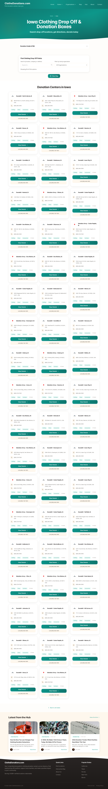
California (84, 766)
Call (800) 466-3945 (23, 118)
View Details (22, 114)
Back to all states (55, 708)
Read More (33, 749)
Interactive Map (60, 769)
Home (52, 4)
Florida (84, 772)
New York (84, 775)
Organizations (70, 4)
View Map (55, 76)
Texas (83, 769)
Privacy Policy (99, 785)
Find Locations (60, 766)
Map (80, 4)
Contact (99, 4)
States (59, 4)
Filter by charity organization (62, 61)
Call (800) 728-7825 (85, 117)
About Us (58, 772)
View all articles (94, 717)
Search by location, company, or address (31, 61)
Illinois (83, 777)
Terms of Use (91, 785)
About (92, 4)
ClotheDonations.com (17, 3)
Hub (86, 4)
